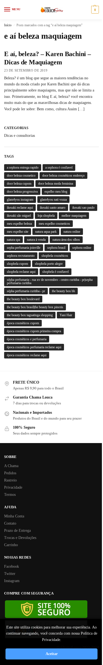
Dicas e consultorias (19, 135)
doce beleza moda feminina (55, 183)
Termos (10, 495)
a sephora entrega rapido (22, 167)
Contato (10, 523)
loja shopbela (46, 216)
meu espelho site (17, 232)
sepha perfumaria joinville (23, 248)
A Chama (11, 466)
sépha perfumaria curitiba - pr (26, 291)
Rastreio (10, 480)
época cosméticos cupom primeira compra (34, 331)
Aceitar (52, 654)
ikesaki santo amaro (52, 208)
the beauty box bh (63, 291)
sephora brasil (56, 248)
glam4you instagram (20, 199)
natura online (71, 232)
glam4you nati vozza (53, 199)
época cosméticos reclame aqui (26, 355)
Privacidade (13, 487)
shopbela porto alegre (49, 264)
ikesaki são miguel (19, 216)
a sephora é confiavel (59, 167)
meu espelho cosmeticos (54, 224)
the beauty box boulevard (23, 299)
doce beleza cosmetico (21, 175)
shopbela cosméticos (54, 256)
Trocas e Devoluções (20, 538)
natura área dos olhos (66, 240)
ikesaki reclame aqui (20, 208)
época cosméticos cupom (23, 323)
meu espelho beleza (19, 224)
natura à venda (36, 240)
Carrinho (11, 545)
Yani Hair (66, 315)
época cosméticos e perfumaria (26, 339)
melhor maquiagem (74, 216)
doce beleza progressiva (22, 191)
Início (8, 25)
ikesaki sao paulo (83, 208)
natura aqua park (46, 232)
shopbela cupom (17, 264)
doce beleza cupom (19, 183)
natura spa (13, 240)
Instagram (12, 581)
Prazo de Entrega (17, 530)
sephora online (81, 248)
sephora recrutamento (21, 256)
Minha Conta (14, 516)
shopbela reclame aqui (21, 272)
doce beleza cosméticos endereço (63, 175)
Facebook (11, 566)
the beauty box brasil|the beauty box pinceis (35, 307)
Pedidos (10, 473)
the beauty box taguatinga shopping (30, 315)
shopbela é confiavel (55, 272)
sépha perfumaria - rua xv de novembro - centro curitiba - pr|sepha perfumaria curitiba (50, 281)
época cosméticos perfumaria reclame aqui (34, 347)
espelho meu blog (55, 191)
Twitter (9, 574)
